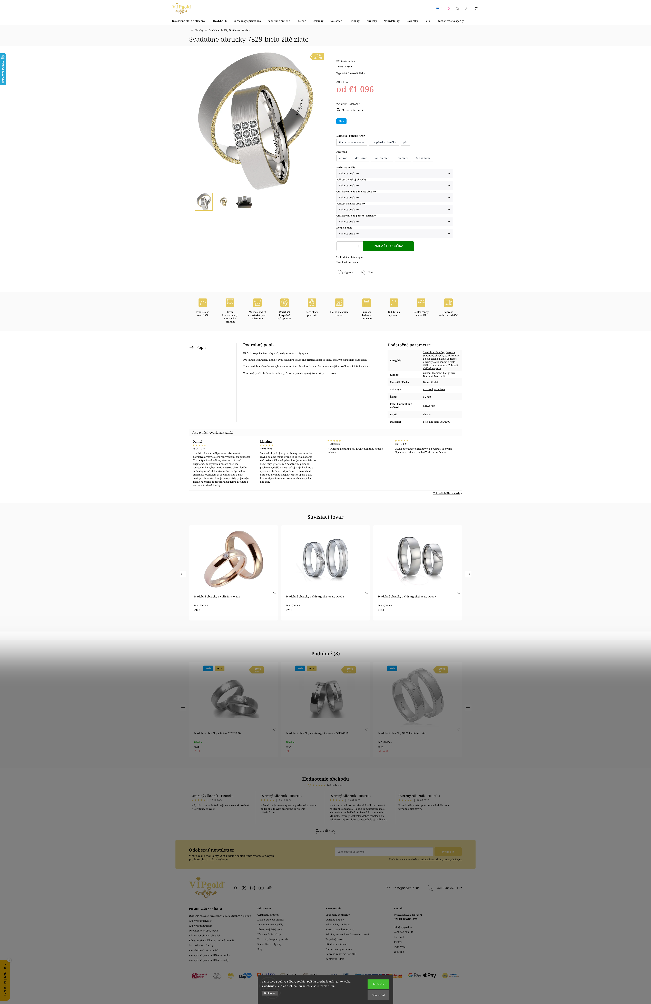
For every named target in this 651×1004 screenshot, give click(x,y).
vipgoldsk (244, 888)
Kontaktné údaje (335, 958)
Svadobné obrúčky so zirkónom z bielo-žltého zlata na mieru (440, 362)
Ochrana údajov (335, 919)
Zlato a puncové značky (270, 919)
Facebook (235, 888)
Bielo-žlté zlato (431, 382)
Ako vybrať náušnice (200, 925)
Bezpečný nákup (335, 939)
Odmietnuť (378, 995)
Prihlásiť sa (448, 851)
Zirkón (427, 373)
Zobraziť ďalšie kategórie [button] (440, 367)
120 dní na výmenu (336, 944)
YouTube (261, 888)
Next (468, 574)
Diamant (437, 373)
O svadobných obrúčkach (203, 930)
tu (332, 986)
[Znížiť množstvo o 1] (341, 246)
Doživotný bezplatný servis (272, 939)
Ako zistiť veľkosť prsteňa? (204, 950)
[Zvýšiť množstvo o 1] (358, 246)
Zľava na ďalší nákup (269, 934)
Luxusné (428, 389)
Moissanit (439, 376)
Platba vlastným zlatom (339, 949)
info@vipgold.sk (406, 888)
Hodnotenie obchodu (325, 779)
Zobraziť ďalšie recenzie (446, 493)
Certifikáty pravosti (268, 914)
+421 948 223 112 (448, 888)
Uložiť (346, 283)
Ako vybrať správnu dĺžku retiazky (209, 960)
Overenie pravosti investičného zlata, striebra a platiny (220, 915)
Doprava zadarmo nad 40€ (341, 954)
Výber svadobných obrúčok (204, 935)
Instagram (252, 888)
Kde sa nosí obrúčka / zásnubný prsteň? (211, 940)
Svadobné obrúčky (433, 352)
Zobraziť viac (325, 830)
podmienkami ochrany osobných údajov (441, 859)
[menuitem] (188, 21)
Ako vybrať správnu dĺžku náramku (209, 955)
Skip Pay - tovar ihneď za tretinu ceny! (347, 934)
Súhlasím (378, 984)
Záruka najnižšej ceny (269, 929)
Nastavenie (269, 993)
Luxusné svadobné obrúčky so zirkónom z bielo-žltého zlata (441, 355)
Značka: (344, 66)
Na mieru (439, 389)
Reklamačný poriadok (338, 924)
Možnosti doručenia (353, 110)
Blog (259, 949)
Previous (183, 574)
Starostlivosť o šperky (201, 945)
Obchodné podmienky (338, 914)
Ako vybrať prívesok (200, 920)
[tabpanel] (233, 572)
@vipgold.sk (269, 888)
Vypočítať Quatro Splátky (350, 73)
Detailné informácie (347, 262)
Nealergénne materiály (270, 924)
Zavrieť (444, 283)
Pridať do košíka (388, 246)
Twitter (398, 942)
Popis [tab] (201, 347)
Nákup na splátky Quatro (340, 929)
